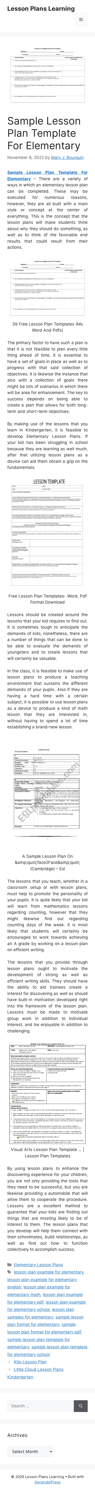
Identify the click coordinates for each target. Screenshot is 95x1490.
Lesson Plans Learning (41, 8)
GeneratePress (48, 1482)
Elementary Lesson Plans (38, 1264)
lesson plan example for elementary (48, 1272)
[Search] (81, 1406)
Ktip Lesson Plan (30, 1361)
